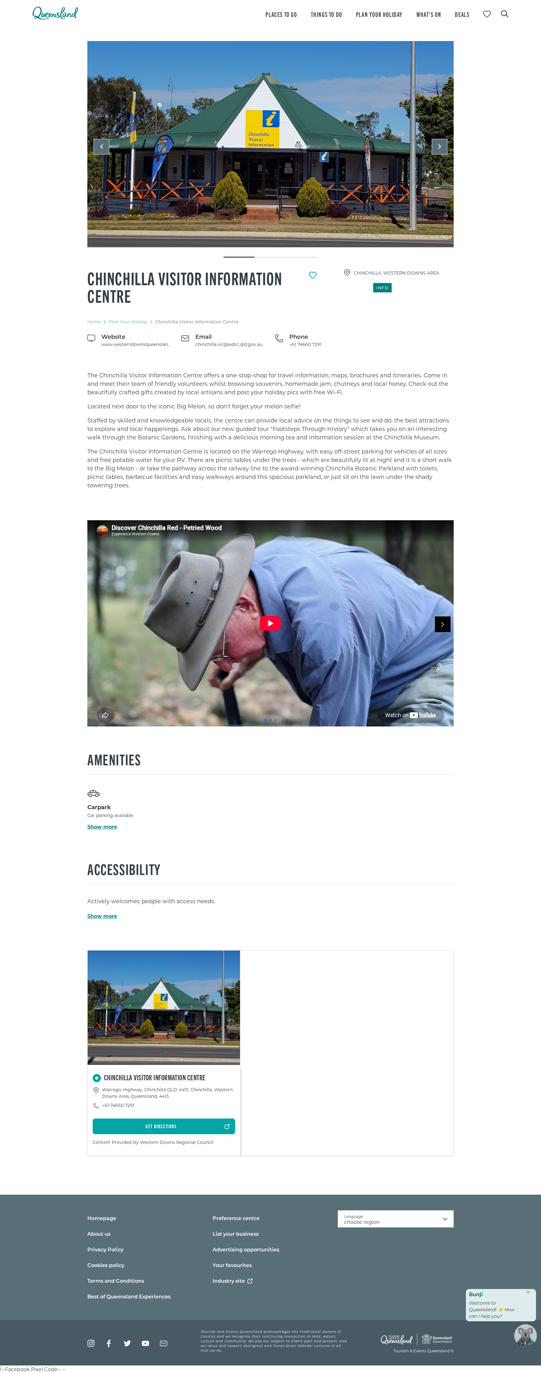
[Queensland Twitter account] (127, 1343)
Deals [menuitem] (462, 14)
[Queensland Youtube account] (145, 1343)
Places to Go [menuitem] (281, 14)
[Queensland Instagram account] (91, 1343)
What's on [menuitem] (428, 14)
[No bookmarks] (487, 14)
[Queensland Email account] (163, 1343)
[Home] (55, 17)
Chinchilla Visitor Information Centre (184, 286)
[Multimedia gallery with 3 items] (270, 149)
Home (94, 322)
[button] (101, 147)
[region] (270, 430)
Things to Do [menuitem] (326, 14)
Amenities (114, 759)
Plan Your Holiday (128, 322)
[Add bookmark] (313, 275)
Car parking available (110, 815)
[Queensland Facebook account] (109, 1343)
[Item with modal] (270, 144)
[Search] (504, 13)
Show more (102, 827)
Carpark (99, 807)
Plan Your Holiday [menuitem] (379, 14)
